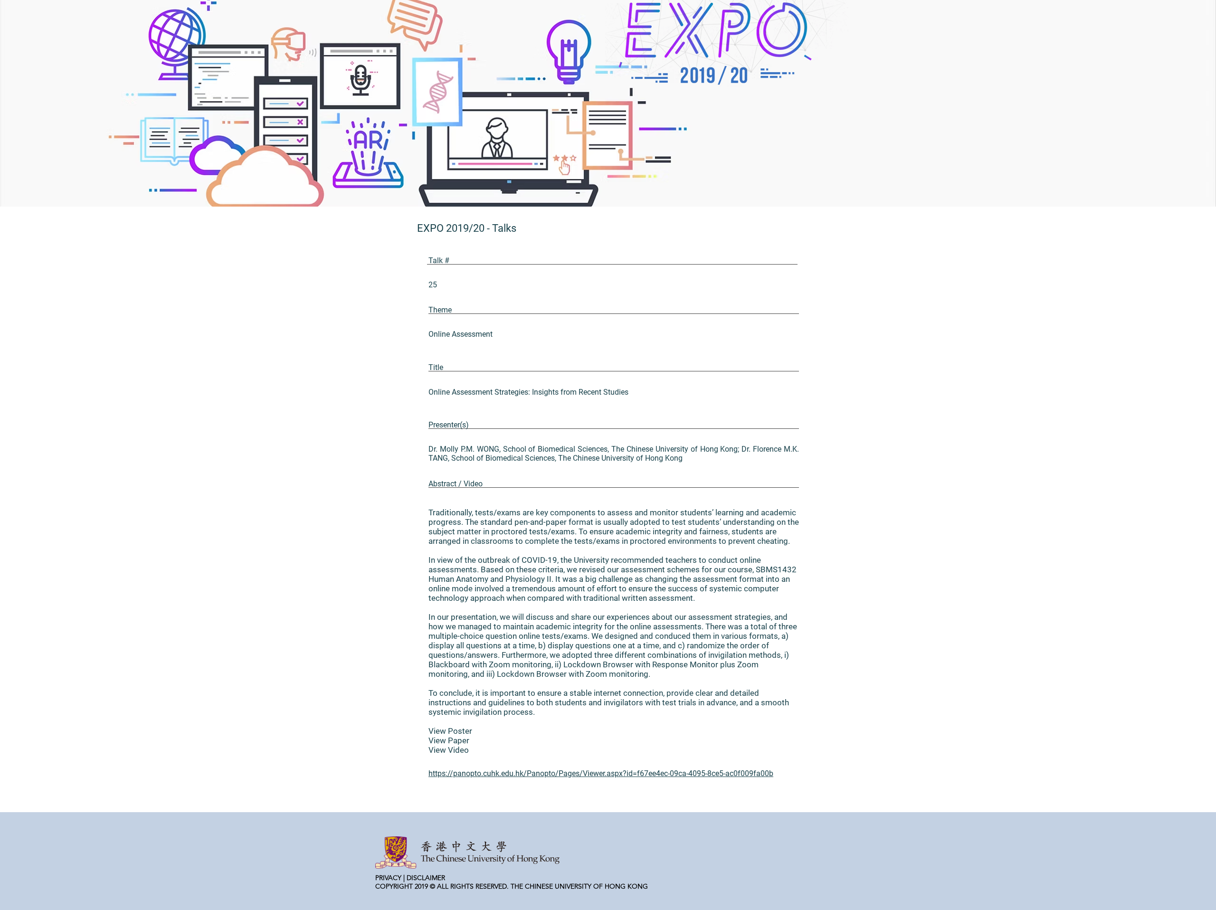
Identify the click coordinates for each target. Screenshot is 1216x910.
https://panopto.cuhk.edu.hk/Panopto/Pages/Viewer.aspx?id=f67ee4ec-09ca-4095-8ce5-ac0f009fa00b (600, 773)
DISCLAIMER (426, 877)
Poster (460, 731)
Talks (504, 228)
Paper (458, 740)
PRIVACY (388, 877)
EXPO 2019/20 (450, 228)
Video (458, 750)
